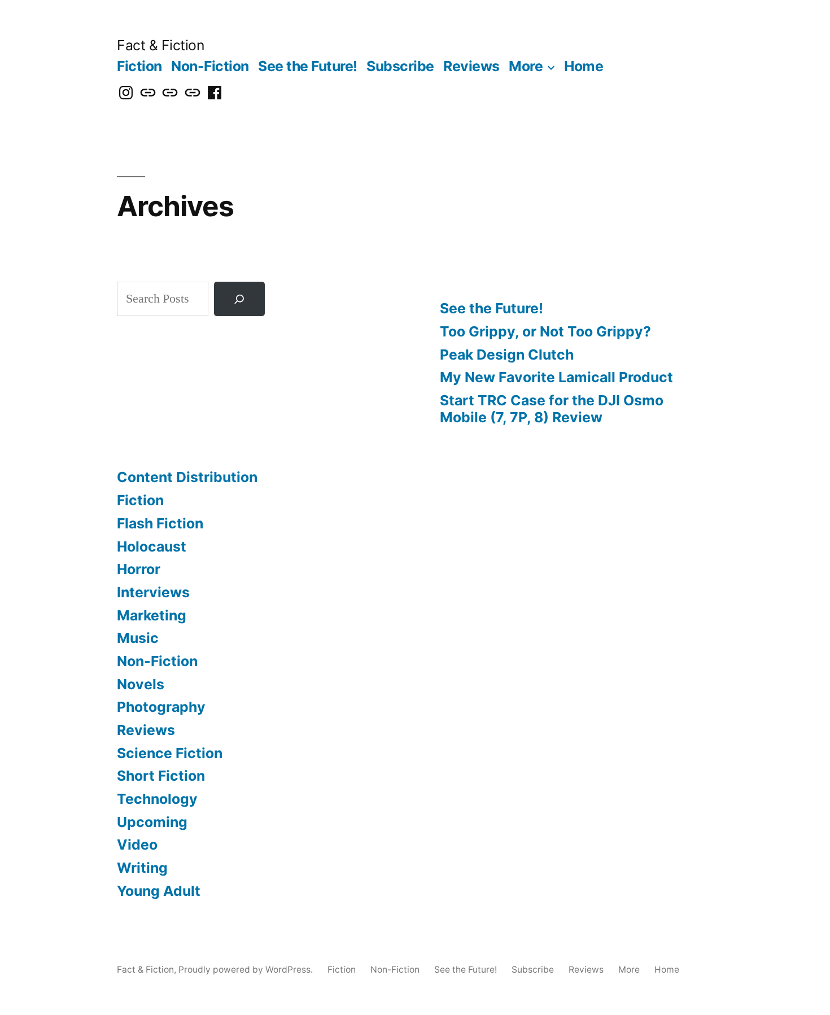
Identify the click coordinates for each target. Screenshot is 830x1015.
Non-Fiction (210, 66)
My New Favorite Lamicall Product (556, 377)
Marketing (151, 615)
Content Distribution (187, 477)
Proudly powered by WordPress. (246, 969)
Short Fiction (161, 775)
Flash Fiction (160, 523)
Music (138, 637)
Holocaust (151, 546)
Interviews (153, 592)
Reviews (471, 66)
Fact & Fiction (160, 45)
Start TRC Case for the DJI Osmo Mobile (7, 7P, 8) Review (551, 409)
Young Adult (158, 890)
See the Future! (307, 66)
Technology (157, 798)
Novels (140, 684)
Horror (138, 569)
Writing (142, 867)
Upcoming (152, 821)
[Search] (239, 299)
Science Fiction (169, 753)
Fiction (139, 66)
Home (583, 66)
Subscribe (400, 66)
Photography (161, 706)
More (526, 66)
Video (137, 844)
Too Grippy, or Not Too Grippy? (545, 331)
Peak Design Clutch (507, 354)
